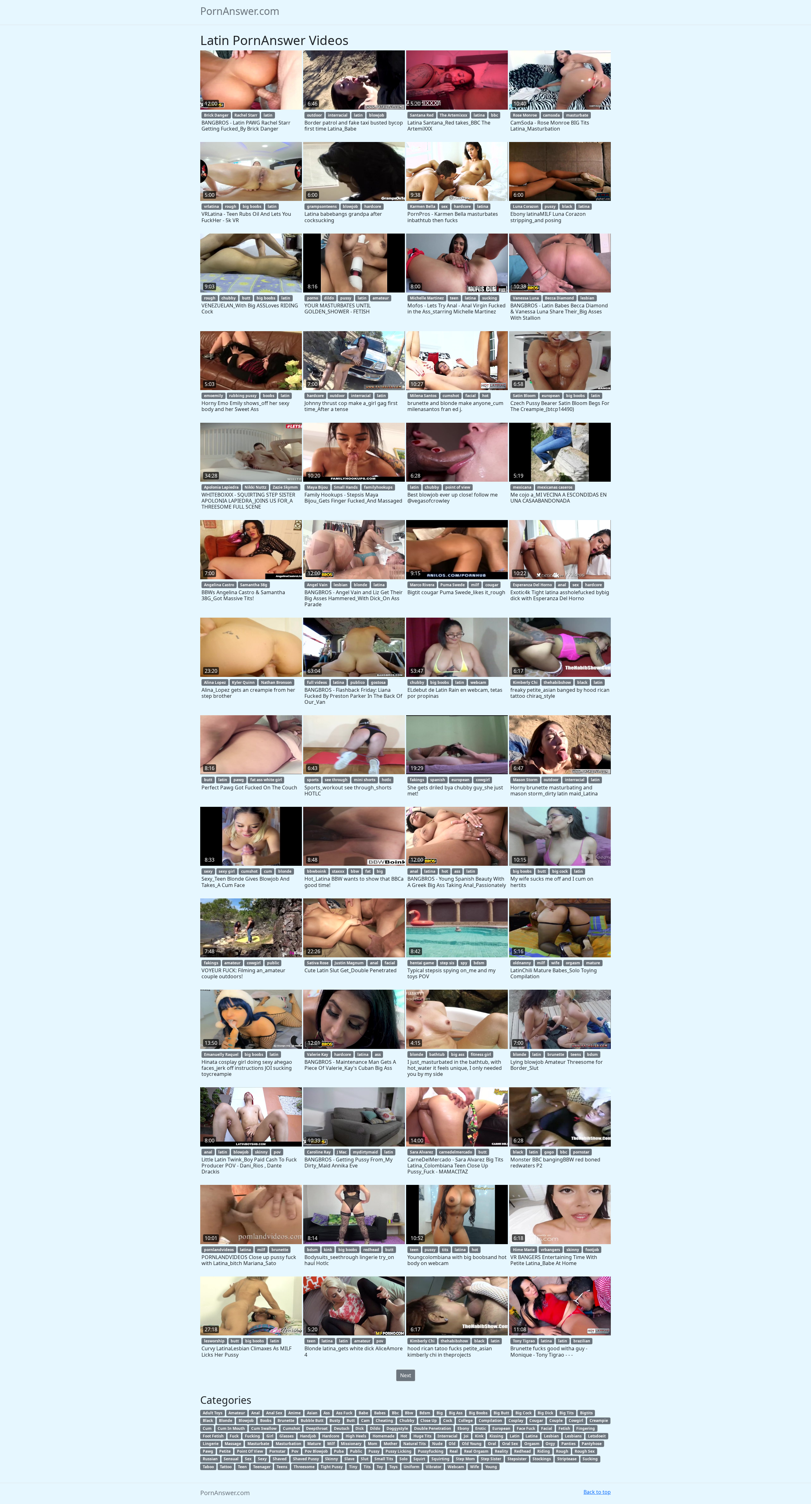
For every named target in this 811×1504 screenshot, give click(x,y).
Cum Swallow (264, 1428)
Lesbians (573, 1436)
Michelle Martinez (427, 298)
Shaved (280, 1459)
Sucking (590, 1459)
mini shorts (364, 779)
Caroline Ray (319, 1152)
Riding (543, 1451)
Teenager (262, 1466)
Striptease (567, 1459)
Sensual (231, 1459)
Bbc (395, 1413)
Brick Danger (216, 115)
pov (277, 1152)
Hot (403, 1436)
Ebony (463, 1428)
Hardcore (330, 1436)
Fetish (564, 1428)
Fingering (585, 1428)
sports (313, 779)
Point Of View (250, 1451)
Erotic (480, 1428)
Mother (390, 1443)
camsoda (551, 115)
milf (475, 585)
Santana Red (422, 115)
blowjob (376, 115)
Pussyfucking (431, 1451)
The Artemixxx (453, 115)
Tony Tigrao (524, 1341)
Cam (365, 1420)
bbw (355, 871)
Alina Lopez (215, 682)
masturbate (577, 115)
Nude (437, 1443)
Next (405, 1375)
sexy (208, 871)
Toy (380, 1466)
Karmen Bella (422, 206)
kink (328, 1249)
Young (491, 1466)
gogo (549, 1152)
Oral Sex (510, 1443)
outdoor (314, 115)
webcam (478, 682)
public (273, 963)
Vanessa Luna (526, 298)
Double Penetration (432, 1428)
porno (312, 298)
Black (208, 1420)
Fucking (252, 1436)
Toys (393, 1466)
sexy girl (227, 871)
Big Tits (566, 1413)
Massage (233, 1443)
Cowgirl (576, 1420)
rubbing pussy (243, 395)
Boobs (265, 1420)
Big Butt (501, 1413)
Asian (312, 1413)
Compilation (490, 1420)
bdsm (479, 963)
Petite (225, 1451)
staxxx (338, 871)
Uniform (411, 1466)
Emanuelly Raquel (221, 1054)
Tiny (353, 1466)
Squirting (440, 1459)
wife (555, 963)
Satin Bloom (524, 395)
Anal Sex (274, 1413)
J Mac (342, 1152)
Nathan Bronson (276, 682)
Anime (294, 1413)
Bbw (409, 1413)
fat (368, 871)
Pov (294, 1451)
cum (268, 871)
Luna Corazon (526, 206)
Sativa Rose (318, 963)
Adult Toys (212, 1413)
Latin (515, 1436)
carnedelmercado (455, 1152)
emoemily (213, 395)
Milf (331, 1443)
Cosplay (515, 1420)
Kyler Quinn (243, 682)
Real (454, 1451)
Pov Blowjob (316, 1451)
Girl (269, 1436)
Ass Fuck (344, 1413)
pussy (550, 206)
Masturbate (258, 1443)
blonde (360, 585)
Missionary (351, 1443)
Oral (492, 1443)
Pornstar (277, 1451)
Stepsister (517, 1459)
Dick (359, 1428)
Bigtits (586, 1413)
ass (457, 871)
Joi (466, 1436)
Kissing (496, 1436)
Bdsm (424, 1413)
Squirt (419, 1459)
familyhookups (378, 487)
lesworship (214, 1341)
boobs (268, 395)
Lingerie (211, 1443)
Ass (326, 1413)
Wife (474, 1466)
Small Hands (346, 487)
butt (246, 298)
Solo (403, 1459)
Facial (546, 1428)
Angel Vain (317, 585)
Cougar (536, 1420)
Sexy (262, 1459)
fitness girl (481, 1054)
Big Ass (456, 1413)
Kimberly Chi (525, 682)
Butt (351, 1420)
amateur (381, 298)
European (501, 1428)
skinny (261, 1152)
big (380, 871)
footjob (592, 1249)
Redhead (522, 1451)
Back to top (597, 1491)
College (465, 1420)
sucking (489, 298)
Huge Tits (422, 1436)
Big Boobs (478, 1413)
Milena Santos (423, 395)
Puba (339, 1451)
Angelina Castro (219, 585)
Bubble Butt (312, 1420)
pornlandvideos (219, 1249)
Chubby (406, 1420)
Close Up (428, 1420)
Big (440, 1413)
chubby (228, 298)
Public (356, 1451)
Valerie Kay (317, 1054)
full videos (317, 682)
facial (470, 395)
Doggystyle (397, 1428)
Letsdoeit (597, 1436)
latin (268, 115)
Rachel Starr (245, 115)
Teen (242, 1466)
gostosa (378, 682)
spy (464, 963)
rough (230, 206)
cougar (491, 585)
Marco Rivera (422, 585)
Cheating (384, 1420)
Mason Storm (525, 779)
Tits (367, 1466)
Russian (210, 1459)
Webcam (456, 1466)
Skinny (331, 1459)
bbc (494, 115)
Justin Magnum (349, 963)
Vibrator (433, 1466)
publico (357, 682)
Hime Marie (524, 1249)
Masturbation (288, 1443)
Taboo (208, 1466)
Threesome (304, 1466)
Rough (562, 1451)
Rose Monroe (525, 115)
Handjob (308, 1436)
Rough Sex (585, 1451)
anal (562, 585)
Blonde (225, 1420)
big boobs (252, 206)
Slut (364, 1459)
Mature (314, 1443)
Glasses (286, 1436)
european (551, 395)
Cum (207, 1428)
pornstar (581, 1152)
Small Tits (383, 1459)
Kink (479, 1436)
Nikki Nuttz (255, 487)
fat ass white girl (266, 779)
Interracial (447, 1436)
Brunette (286, 1420)
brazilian (581, 1341)
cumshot (451, 395)
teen (454, 298)
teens (576, 1054)
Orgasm (532, 1443)
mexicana (522, 487)
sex (444, 206)
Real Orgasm (476, 1451)
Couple (556, 1420)
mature (593, 963)
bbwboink (316, 871)
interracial (338, 115)
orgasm (573, 963)
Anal (255, 1413)
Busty (334, 1420)
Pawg (208, 1451)
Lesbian (551, 1436)
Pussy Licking (399, 1451)
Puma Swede (452, 585)
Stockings (542, 1459)
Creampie (599, 1420)
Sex (248, 1459)
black (567, 206)
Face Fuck (526, 1428)
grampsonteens (322, 206)
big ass (457, 1054)
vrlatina (211, 206)
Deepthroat (317, 1428)
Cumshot (291, 1428)
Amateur (236, 1413)
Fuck (234, 1436)
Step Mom (465, 1459)
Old (452, 1443)
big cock (560, 871)
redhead (371, 1249)
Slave (349, 1459)
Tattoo (226, 1466)
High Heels (356, 1436)
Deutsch (341, 1428)
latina (479, 115)
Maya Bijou (317, 487)
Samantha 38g (253, 585)
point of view (457, 487)
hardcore (372, 206)
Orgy (550, 1443)
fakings (417, 779)
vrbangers (550, 1249)
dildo (329, 298)
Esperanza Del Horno (532, 585)
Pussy (374, 1451)
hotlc (386, 779)
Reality (501, 1451)
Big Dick (545, 1413)
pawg (238, 779)
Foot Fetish (213, 1436)
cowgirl (483, 779)
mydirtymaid (365, 1152)
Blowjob (246, 1420)
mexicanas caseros (554, 487)
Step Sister (491, 1459)
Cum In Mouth (231, 1428)
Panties (568, 1443)
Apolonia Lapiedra (221, 487)
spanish (437, 779)
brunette (555, 1054)
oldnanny (522, 963)
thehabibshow (557, 682)
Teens (282, 1466)
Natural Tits (414, 1443)
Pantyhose (592, 1443)
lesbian (587, 298)
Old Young (472, 1443)
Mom (372, 1443)
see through (336, 779)
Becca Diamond (559, 298)
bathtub (437, 1054)
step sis (447, 963)
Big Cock (523, 1413)
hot (485, 395)
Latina (532, 1436)
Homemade (383, 1436)
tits (445, 1249)
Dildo (375, 1428)
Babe (363, 1413)
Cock (447, 1420)
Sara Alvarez (421, 1152)
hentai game (422, 963)
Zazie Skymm (285, 487)
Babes (380, 1413)
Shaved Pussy (306, 1459)
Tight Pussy (332, 1466)
